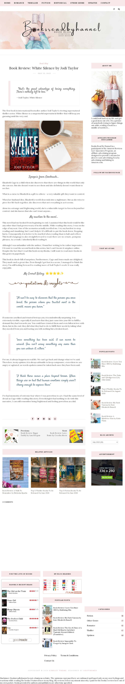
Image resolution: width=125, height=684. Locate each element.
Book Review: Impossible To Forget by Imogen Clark (64, 642)
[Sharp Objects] (4, 615)
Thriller (33, 3)
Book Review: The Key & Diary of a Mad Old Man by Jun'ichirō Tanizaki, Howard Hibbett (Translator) (67, 631)
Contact (105, 3)
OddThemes (90, 670)
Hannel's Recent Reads (20, 585)
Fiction (46, 3)
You (8, 628)
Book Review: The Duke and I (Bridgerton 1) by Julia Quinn (111, 377)
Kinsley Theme (58, 670)
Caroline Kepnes (14, 630)
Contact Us (49, 661)
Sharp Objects (13, 609)
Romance (19, 3)
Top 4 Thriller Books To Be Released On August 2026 (112, 391)
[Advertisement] (108, 327)
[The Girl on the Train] (4, 596)
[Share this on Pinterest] (44, 419)
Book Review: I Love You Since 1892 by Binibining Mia (112, 364)
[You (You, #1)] (4, 633)
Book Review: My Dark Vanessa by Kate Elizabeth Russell (111, 405)
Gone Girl (11, 600)
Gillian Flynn (12, 602)
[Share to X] (38, 419)
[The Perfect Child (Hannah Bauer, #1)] (4, 624)
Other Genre (77, 3)
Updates (92, 3)
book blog (44, 63)
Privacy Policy (50, 655)
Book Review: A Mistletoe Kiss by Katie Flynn (111, 418)
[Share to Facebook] (33, 419)
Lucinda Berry (13, 620)
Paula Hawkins (13, 593)
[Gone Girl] (4, 606)
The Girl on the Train (16, 591)
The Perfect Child (15, 619)
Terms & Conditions (69, 655)
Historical (60, 3)
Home (7, 3)
